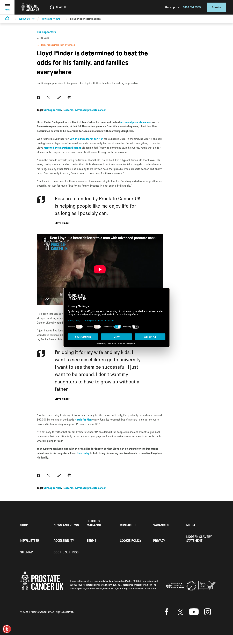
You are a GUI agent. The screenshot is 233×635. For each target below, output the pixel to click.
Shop (24, 525)
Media (190, 525)
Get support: (173, 7)
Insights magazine (94, 523)
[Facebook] (167, 612)
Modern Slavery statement (199, 539)
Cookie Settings (66, 552)
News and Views (50, 19)
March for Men (83, 419)
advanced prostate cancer (135, 122)
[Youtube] (194, 612)
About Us (24, 19)
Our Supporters (46, 32)
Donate (216, 7)
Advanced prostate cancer (90, 110)
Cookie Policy (130, 541)
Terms (91, 541)
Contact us (128, 525)
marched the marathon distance (62, 147)
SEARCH (61, 7)
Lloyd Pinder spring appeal (85, 19)
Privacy (159, 541)
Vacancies (161, 525)
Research (68, 110)
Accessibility (64, 541)
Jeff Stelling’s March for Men (86, 139)
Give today (83, 453)
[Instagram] (207, 612)
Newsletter (29, 541)
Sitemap (26, 552)
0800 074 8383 (192, 7)
